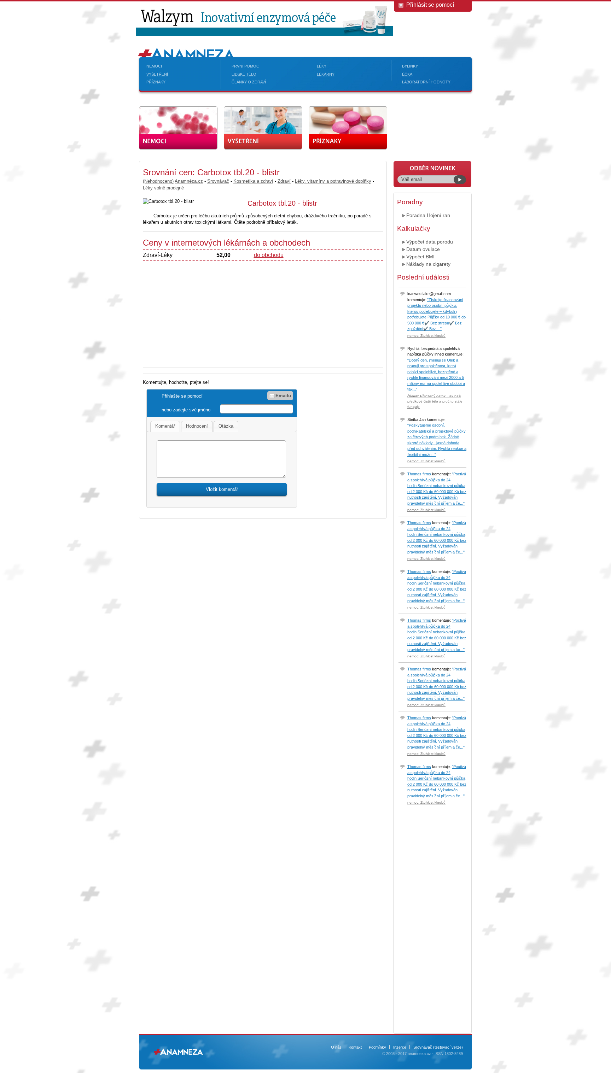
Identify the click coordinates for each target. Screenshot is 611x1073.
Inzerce (399, 1047)
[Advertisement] (83, 267)
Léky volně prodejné (163, 187)
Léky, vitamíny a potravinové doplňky (333, 181)
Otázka (226, 426)
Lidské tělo (244, 74)
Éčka (407, 74)
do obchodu (269, 255)
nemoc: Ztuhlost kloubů (426, 336)
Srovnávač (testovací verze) (438, 1047)
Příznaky (155, 82)
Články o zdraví (249, 82)
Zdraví (284, 181)
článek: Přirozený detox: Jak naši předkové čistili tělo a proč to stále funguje (434, 401)
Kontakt (355, 1047)
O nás (336, 1047)
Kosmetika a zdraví (253, 181)
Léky (321, 66)
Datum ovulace (423, 249)
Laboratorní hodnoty (426, 82)
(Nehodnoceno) (158, 181)
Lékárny (325, 74)
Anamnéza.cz (189, 181)
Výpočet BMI (420, 256)
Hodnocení (197, 426)
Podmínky (377, 1047)
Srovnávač (218, 181)
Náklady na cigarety (428, 264)
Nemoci (154, 66)
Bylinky (410, 66)
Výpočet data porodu (429, 242)
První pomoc (245, 66)
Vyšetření (157, 74)
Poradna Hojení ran (428, 215)
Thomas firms (419, 474)
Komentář (165, 426)
